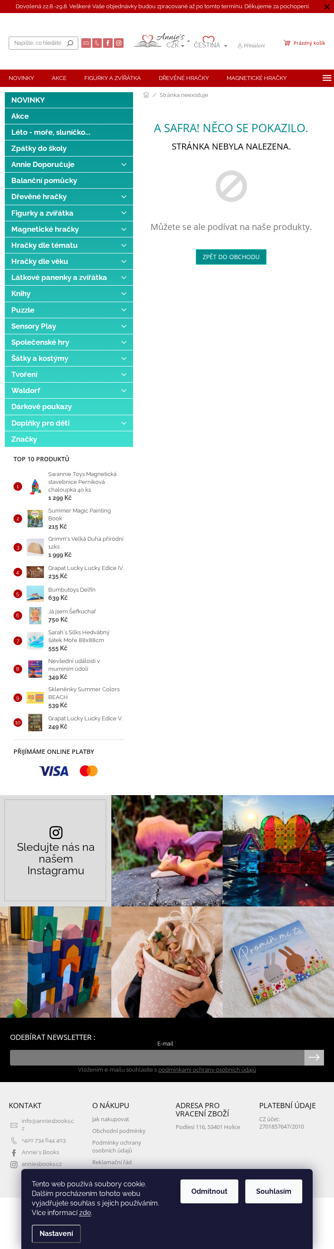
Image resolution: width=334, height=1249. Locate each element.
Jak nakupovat (110, 1119)
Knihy (20, 293)
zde (85, 1213)
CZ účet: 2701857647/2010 (281, 1123)
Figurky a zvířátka (42, 213)
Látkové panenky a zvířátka (59, 277)
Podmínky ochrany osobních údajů (116, 1146)
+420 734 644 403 (44, 1140)
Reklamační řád (112, 1162)
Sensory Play (33, 326)
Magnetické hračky (45, 229)
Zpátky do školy (39, 148)
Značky (24, 439)
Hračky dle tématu (44, 245)
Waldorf (25, 390)
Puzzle (22, 310)
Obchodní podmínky (119, 1131)
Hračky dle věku (39, 261)
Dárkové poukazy (41, 406)
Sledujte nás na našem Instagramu (56, 859)
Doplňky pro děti (40, 423)
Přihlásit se (314, 1058)
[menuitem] (21, 78)
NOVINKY (28, 100)
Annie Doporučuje (42, 164)
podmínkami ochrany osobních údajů (207, 1069)
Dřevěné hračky (39, 196)
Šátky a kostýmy (39, 358)
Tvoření (24, 374)
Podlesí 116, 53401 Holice (208, 1127)
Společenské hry (40, 342)
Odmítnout (209, 1191)
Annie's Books (40, 1152)
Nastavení (56, 1233)
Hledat (70, 43)
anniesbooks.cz (42, 1164)
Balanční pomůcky (44, 180)
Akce (20, 116)
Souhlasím (273, 1191)
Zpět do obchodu (231, 257)
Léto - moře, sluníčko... (50, 132)
